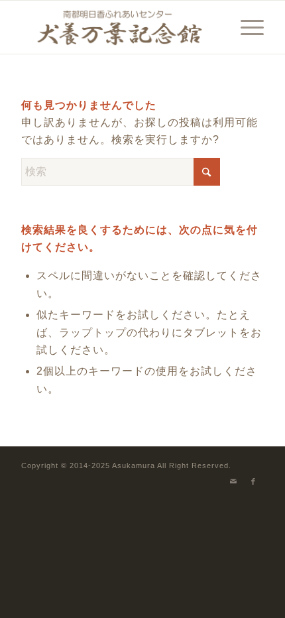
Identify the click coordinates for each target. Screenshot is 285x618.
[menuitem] (245, 27)
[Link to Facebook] (254, 481)
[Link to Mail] (234, 481)
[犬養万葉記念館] (118, 27)
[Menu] (245, 27)
